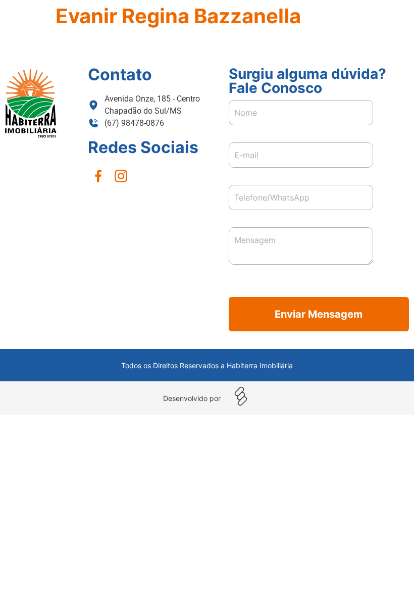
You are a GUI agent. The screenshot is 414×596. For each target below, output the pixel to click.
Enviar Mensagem (319, 314)
